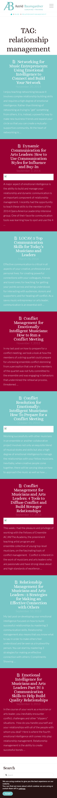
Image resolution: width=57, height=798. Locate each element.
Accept (7, 794)
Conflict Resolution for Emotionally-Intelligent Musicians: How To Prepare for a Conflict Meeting (28, 408)
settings (22, 789)
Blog (17, 14)
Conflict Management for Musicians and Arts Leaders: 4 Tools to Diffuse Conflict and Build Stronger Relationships (29, 498)
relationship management (34, 14)
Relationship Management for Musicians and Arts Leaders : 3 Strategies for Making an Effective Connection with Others (28, 594)
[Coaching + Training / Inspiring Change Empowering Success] (23, 6)
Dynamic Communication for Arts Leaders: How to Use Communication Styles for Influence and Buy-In (28, 156)
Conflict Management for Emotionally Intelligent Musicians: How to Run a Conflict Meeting (28, 328)
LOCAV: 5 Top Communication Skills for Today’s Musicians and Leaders (28, 246)
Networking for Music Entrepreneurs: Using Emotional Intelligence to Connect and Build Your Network (28, 72)
